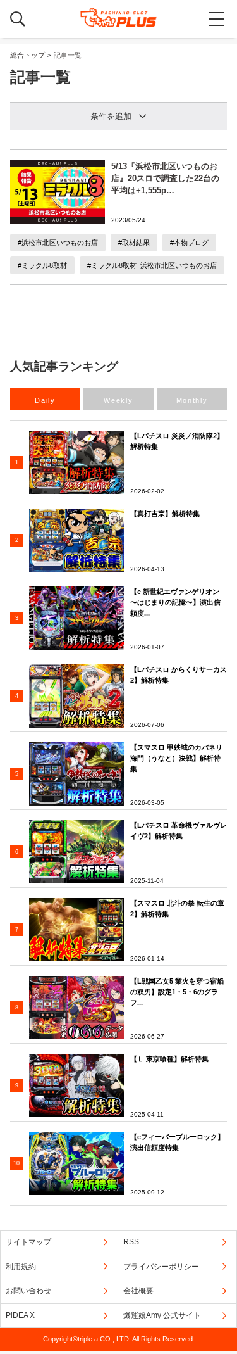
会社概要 (138, 1290)
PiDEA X (20, 1315)
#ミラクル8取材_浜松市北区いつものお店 (152, 265)
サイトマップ (28, 1241)
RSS (131, 1241)
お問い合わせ (28, 1290)
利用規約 (21, 1266)
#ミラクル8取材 (42, 265)
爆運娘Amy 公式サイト (162, 1315)
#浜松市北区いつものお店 (58, 242)
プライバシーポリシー (161, 1266)
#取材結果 (134, 242)
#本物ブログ (189, 242)
